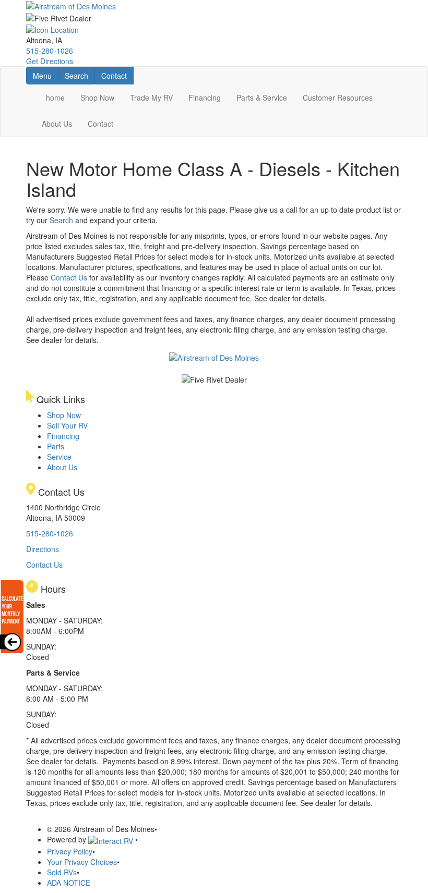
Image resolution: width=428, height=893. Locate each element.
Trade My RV (151, 97)
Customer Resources (338, 97)
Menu (45, 75)
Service (59, 456)
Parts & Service (261, 97)
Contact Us (69, 277)
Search (79, 75)
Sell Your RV (67, 425)
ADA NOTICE (68, 882)
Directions (42, 549)
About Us (57, 123)
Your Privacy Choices (82, 862)
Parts (55, 446)
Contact (117, 75)
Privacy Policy (69, 851)
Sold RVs (62, 872)
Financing (204, 97)
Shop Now (97, 97)
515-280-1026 (49, 50)
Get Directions (49, 61)
